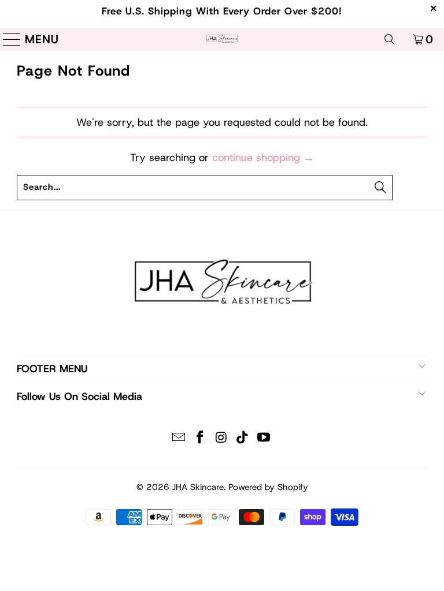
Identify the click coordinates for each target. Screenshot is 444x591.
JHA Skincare (198, 487)
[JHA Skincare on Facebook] (200, 438)
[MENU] (7, 39)
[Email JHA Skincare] (179, 438)
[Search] (390, 39)
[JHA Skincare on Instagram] (221, 438)
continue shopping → (263, 157)
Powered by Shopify (268, 487)
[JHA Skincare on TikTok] (242, 438)
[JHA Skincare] (222, 39)
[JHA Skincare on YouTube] (264, 438)
